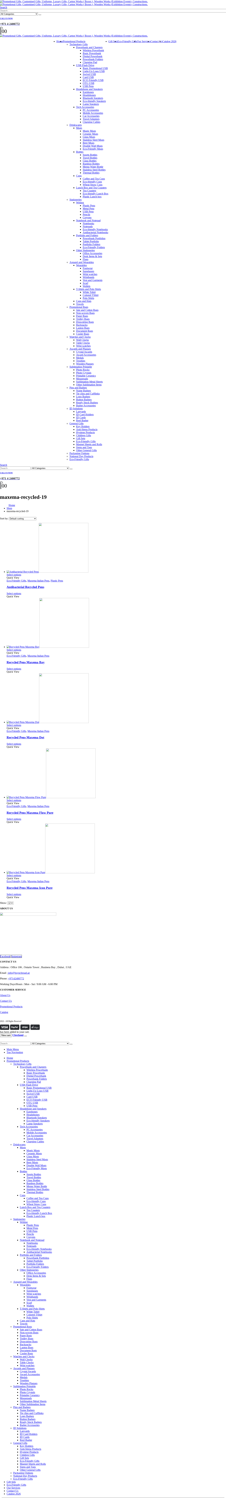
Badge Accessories (86, 405)
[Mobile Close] (2, 1040)
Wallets (86, 286)
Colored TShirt (90, 295)
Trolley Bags (83, 319)
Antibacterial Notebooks (95, 232)
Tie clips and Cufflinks (88, 393)
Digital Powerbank (92, 56)
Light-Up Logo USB (94, 71)
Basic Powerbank (92, 53)
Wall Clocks (82, 339)
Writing (80, 202)
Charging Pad (90, 62)
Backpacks (82, 325)
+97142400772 (16, 978)
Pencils (86, 214)
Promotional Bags (78, 307)
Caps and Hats (83, 301)
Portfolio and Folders (87, 235)
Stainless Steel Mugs (93, 139)
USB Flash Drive (85, 65)
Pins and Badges (78, 387)
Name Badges (83, 390)
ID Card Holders (85, 414)
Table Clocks (83, 342)
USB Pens (88, 86)
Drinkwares (75, 125)
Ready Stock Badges (87, 402)
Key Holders (83, 426)
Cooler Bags (82, 334)
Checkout (17, 1035)
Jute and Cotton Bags (87, 310)
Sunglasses (88, 271)
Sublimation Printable (80, 366)
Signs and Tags (84, 447)
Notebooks (88, 223)
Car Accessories (91, 116)
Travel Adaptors (91, 119)
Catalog (4, 1012)
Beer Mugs (88, 142)
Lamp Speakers (91, 104)
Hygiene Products (85, 432)
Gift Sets (80, 438)
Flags (85, 259)
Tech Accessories (85, 107)
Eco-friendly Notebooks (95, 229)
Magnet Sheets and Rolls (89, 444)
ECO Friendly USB (93, 80)
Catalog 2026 (169, 41)
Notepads (88, 226)
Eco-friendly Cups (92, 181)
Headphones (89, 95)
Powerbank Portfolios (94, 238)
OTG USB (88, 83)
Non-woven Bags (85, 313)
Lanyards (81, 411)
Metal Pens (88, 208)
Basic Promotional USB (95, 68)
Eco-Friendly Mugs (93, 148)
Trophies (80, 360)
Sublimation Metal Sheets (89, 381)
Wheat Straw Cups (92, 184)
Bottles (79, 151)
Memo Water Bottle (93, 166)
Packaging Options (79, 453)
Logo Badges (83, 396)
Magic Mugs (89, 131)
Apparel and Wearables (81, 262)
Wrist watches (90, 274)
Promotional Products (74, 41)
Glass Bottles (89, 160)
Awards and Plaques (80, 348)
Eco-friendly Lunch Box (95, 193)
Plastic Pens (89, 205)
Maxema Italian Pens (38, 580)
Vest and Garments (92, 280)
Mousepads (82, 378)
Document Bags (84, 331)
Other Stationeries (85, 250)
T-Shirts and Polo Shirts (88, 289)
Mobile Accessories (93, 113)
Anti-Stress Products (86, 429)
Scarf (85, 283)
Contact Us (156, 41)
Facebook (5, 956)
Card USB (88, 77)
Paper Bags (82, 316)
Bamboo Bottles (91, 163)
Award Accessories (86, 354)
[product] (116, 548)
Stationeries (75, 199)
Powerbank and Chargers (89, 47)
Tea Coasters (89, 190)
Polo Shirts (88, 298)
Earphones (88, 92)
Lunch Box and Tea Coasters (91, 187)
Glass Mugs (89, 136)
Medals (80, 357)
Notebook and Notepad (88, 220)
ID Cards (81, 417)
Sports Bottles (90, 154)
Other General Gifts (86, 450)
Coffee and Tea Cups (94, 178)
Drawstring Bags (85, 322)
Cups (79, 175)
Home (59, 41)
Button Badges (84, 399)
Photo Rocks (83, 369)
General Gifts (76, 423)
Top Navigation (15, 1052)
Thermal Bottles (91, 172)
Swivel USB (89, 74)
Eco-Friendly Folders (94, 247)
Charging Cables (91, 122)
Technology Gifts (78, 44)
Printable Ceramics (86, 375)
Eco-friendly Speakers (94, 101)
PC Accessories (91, 110)
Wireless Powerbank (93, 50)
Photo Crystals (83, 372)
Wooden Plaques (85, 363)
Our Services (144, 41)
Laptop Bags (83, 328)
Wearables (81, 265)
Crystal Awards (84, 351)
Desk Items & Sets (92, 256)
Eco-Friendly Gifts (86, 441)
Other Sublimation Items (89, 384)
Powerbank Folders (93, 59)
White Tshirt (89, 292)
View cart (5, 1035)
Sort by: (4, 518)
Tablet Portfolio (91, 241)
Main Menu (13, 1049)
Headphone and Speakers (89, 89)
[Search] (40, 14)
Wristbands (88, 277)
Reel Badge (82, 420)
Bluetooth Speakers (93, 98)
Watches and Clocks (80, 336)
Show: (3, 902)
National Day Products (81, 456)
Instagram (16, 956)
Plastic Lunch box (92, 196)
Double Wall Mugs (93, 145)
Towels (80, 304)
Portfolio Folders (91, 244)
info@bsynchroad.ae (18, 972)
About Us (5, 995)
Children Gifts (83, 435)
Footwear (88, 268)
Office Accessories (92, 253)
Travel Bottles (90, 157)
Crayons (87, 217)
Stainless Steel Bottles (94, 169)
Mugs (79, 128)
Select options (14, 574)
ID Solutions (76, 408)
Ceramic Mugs (90, 134)
